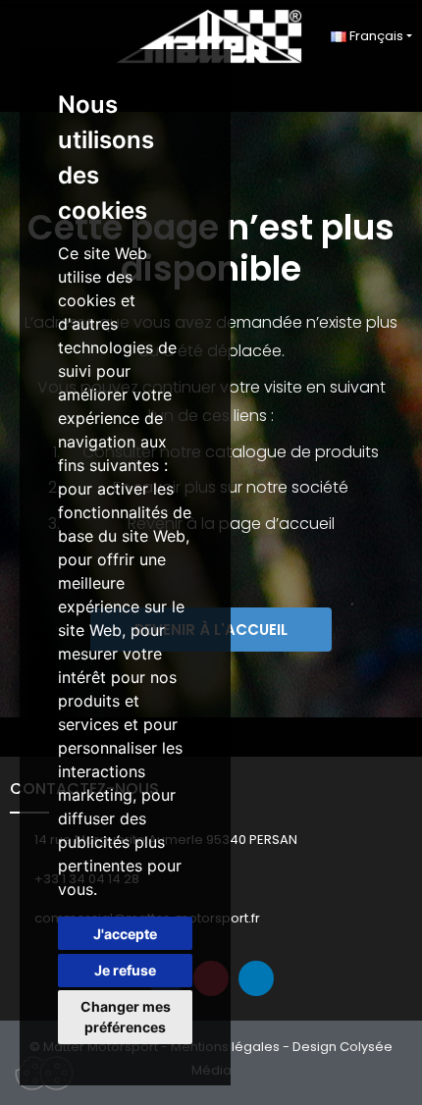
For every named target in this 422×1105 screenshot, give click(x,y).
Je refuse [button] (125, 970)
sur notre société (284, 487)
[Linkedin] (256, 978)
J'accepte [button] (125, 933)
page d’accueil (277, 523)
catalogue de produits (292, 452)
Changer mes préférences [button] (125, 1016)
